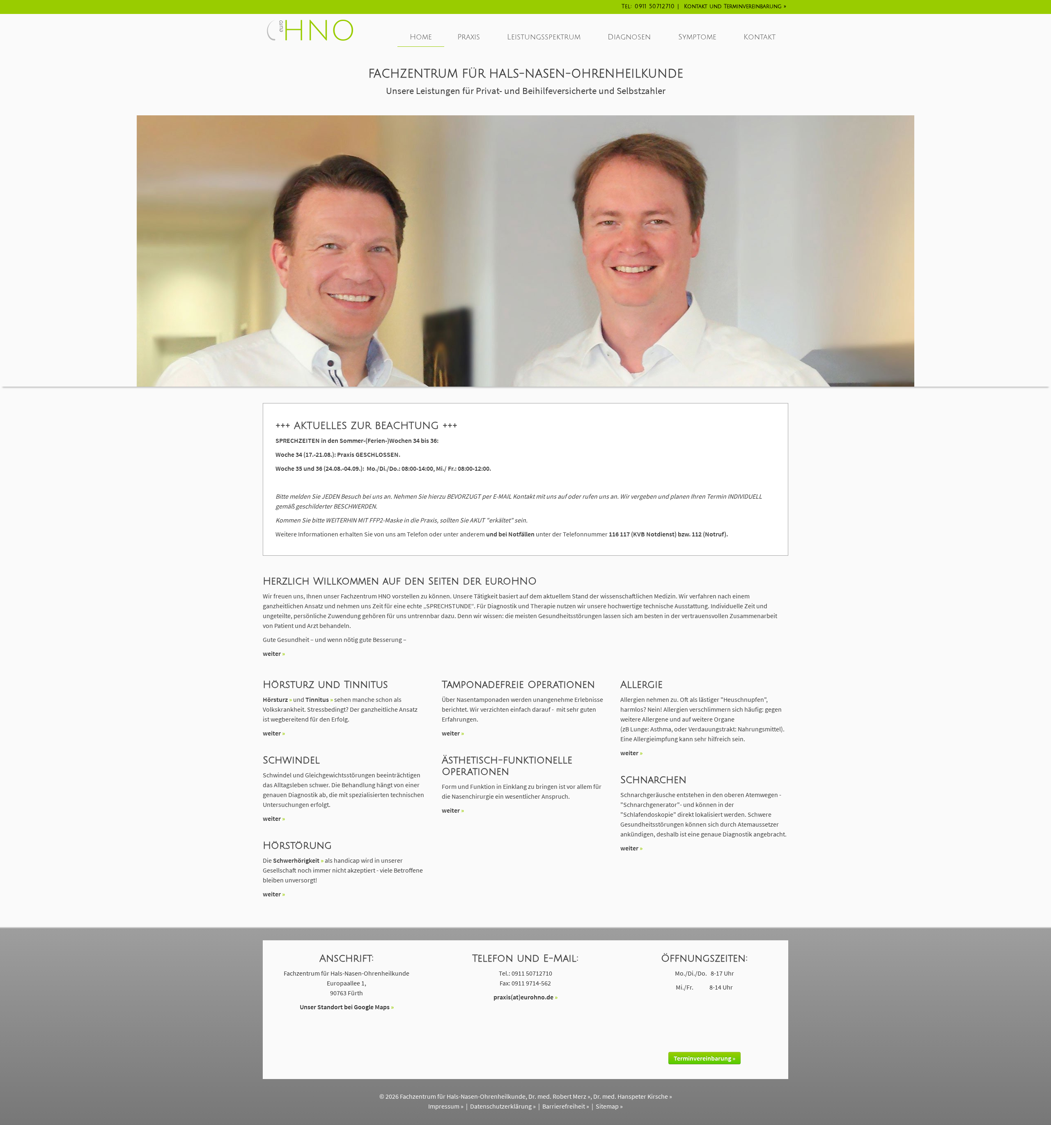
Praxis (468, 37)
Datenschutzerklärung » (503, 1106)
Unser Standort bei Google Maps (345, 1007)
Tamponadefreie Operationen (518, 684)
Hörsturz (275, 699)
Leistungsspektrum (544, 37)
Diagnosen (629, 37)
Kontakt (733, 6)
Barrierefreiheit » (565, 1106)
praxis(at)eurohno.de (523, 997)
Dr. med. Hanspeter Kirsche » (632, 1096)
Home (421, 37)
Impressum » (446, 1106)
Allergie (641, 684)
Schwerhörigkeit (296, 860)
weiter (272, 653)
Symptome (697, 37)
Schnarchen (653, 779)
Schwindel (291, 760)
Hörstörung (297, 845)
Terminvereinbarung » (704, 1058)
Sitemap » (609, 1106)
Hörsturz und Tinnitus (325, 684)
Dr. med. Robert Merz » (559, 1096)
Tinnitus (317, 699)
